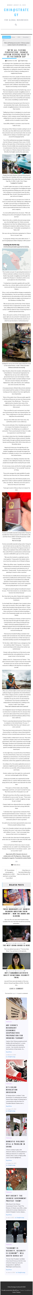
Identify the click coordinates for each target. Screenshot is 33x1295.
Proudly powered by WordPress (10, 1290)
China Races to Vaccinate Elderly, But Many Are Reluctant (23, 872)
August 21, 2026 (11, 907)
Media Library (16, 865)
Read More (9, 1052)
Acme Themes (16, 1292)
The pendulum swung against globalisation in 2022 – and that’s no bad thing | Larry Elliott (9, 874)
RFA (16, 861)
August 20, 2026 (11, 970)
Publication (9, 1021)
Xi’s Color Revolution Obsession (16, 1070)
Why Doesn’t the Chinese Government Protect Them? (16, 1179)
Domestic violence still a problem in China (16, 1125)
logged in (14, 993)
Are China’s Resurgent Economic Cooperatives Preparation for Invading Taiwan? (16, 1008)
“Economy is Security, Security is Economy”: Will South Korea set (16, 1252)
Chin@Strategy (24, 60)
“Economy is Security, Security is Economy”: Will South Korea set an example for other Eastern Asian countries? (16, 1231)
